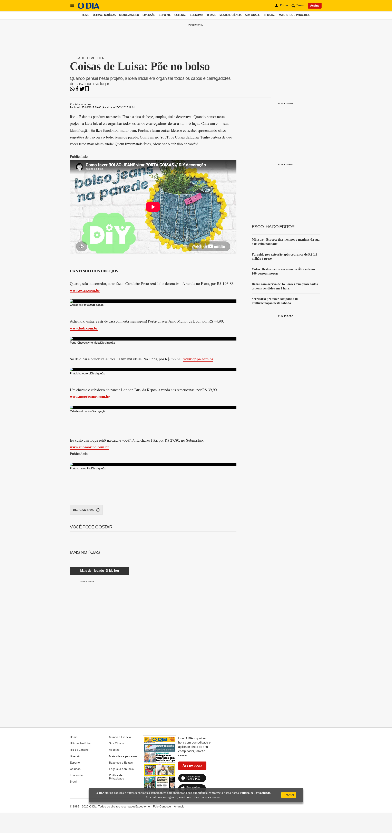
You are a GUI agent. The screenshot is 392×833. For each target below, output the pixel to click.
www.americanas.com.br (90, 396)
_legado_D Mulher (87, 58)
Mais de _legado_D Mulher (99, 570)
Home (85, 15)
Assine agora (192, 765)
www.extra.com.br (85, 290)
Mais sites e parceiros (294, 15)
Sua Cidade (252, 15)
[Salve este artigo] (87, 90)
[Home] (88, 7)
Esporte (165, 15)
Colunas (180, 15)
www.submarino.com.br (89, 447)
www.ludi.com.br (84, 328)
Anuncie (179, 806)
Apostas (269, 15)
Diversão (149, 15)
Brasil (211, 15)
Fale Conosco (162, 806)
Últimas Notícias (104, 15)
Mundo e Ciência (230, 15)
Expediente (142, 806)
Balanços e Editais (121, 762)
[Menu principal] (72, 5)
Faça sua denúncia (121, 768)
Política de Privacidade (116, 777)
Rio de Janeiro (129, 15)
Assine (314, 5)
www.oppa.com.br (198, 359)
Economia (196, 15)
